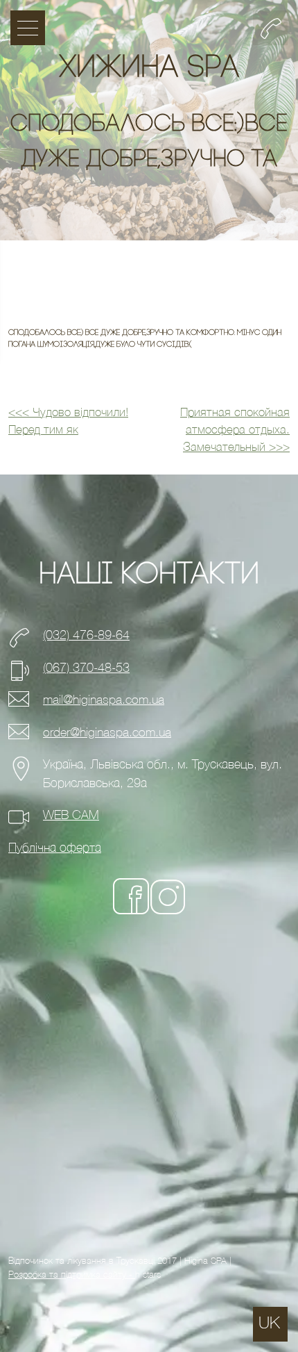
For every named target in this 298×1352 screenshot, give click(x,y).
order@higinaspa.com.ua (107, 733)
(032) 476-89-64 (86, 635)
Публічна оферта (54, 848)
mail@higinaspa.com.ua (103, 700)
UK (269, 1323)
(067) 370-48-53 (86, 668)
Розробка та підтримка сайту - (71, 1274)
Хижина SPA (149, 68)
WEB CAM (71, 815)
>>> (235, 430)
